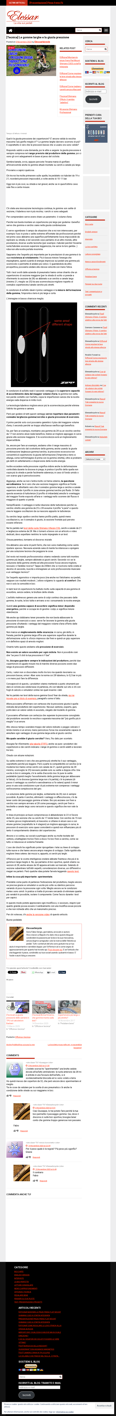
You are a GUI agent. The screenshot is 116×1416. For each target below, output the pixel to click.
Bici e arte (89, 224)
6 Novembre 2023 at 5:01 (45, 1108)
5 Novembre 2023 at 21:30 (38, 1066)
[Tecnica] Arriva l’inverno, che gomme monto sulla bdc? (43, 1018)
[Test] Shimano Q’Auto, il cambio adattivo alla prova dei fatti (96, 317)
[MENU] (106, 30)
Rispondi (17, 1096)
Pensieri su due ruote (93, 284)
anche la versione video (38, 914)
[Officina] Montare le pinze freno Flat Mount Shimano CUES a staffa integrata (40, 1313)
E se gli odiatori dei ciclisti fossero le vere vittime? (96, 375)
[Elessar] (10, 30)
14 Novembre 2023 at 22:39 (39, 1146)
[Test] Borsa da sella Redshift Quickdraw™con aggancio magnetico (36, 1347)
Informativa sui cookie (65, 1412)
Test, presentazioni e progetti (28, 1302)
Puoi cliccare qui (55, 950)
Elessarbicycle (42, 41)
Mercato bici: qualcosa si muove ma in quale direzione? (40, 1334)
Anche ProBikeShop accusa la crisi (20, 1045)
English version (91, 232)
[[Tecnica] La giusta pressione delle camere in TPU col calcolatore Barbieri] (17, 1007)
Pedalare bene (91, 277)
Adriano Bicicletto (92, 385)
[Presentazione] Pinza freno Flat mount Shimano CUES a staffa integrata (37, 1320)
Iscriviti (93, 99)
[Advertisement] (57, 124)
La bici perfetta (91, 247)
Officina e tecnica (22, 1037)
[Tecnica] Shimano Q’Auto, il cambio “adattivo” (68, 99)
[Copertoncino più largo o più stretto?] (69, 1007)
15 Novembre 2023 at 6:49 (45, 1169)
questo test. (73, 871)
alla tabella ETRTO (38, 744)
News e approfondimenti (95, 262)
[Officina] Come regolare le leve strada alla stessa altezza (70, 76)
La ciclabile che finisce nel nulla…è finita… (39, 1356)
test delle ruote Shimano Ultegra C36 (42, 528)
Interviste (89, 239)
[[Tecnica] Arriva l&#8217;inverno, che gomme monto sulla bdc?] (43, 1007)
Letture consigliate (92, 254)
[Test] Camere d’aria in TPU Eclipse (34, 1353)
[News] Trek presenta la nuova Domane (95, 402)
